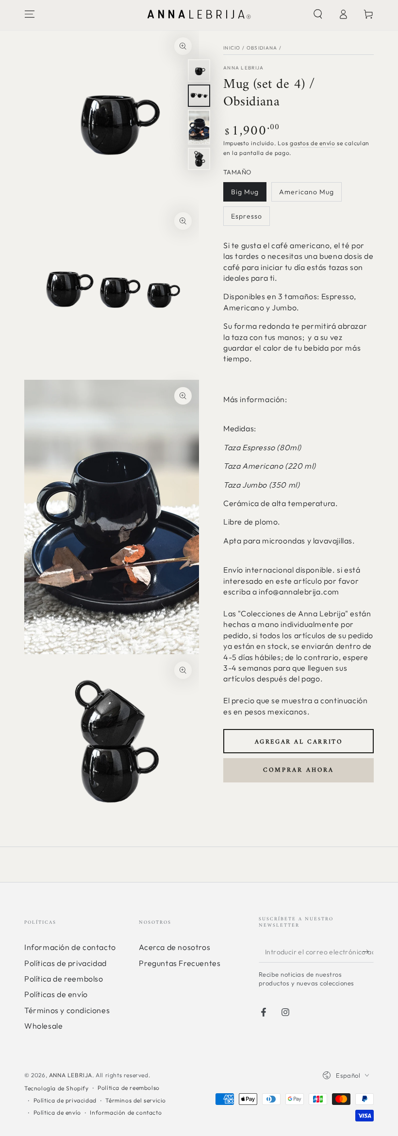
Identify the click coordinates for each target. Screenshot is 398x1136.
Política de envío (57, 1112)
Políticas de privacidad (65, 963)
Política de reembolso (63, 978)
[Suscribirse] (368, 951)
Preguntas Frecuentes (179, 963)
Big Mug (245, 191)
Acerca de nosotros (174, 947)
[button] (318, 14)
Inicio (232, 48)
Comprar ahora (298, 770)
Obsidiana (262, 48)
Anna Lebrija (243, 68)
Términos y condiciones (67, 1010)
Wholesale (43, 1026)
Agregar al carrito (299, 741)
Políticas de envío (56, 994)
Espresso (246, 216)
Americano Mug (306, 191)
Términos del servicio (135, 1100)
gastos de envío (312, 143)
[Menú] (29, 14)
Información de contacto (70, 947)
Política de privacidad (65, 1100)
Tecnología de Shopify (56, 1088)
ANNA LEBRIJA (70, 1075)
